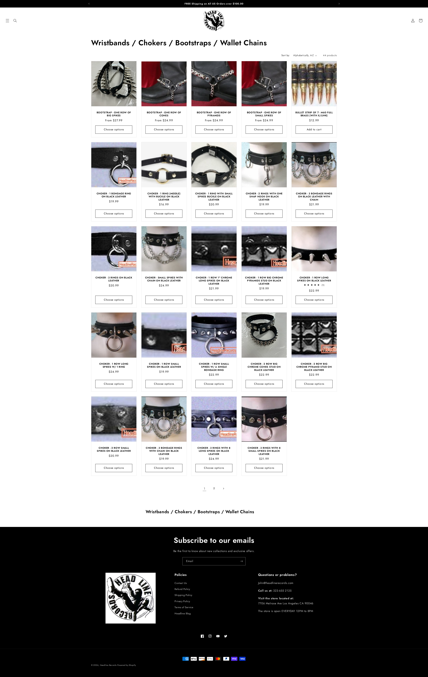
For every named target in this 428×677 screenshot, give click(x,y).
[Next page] (223, 488)
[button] (7, 20)
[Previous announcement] (89, 3)
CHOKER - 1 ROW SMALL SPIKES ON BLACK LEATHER (164, 365)
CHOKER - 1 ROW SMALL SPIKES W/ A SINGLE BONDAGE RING (214, 367)
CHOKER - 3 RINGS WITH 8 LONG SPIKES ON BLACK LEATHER (213, 451)
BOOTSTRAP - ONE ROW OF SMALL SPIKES (264, 114)
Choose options (114, 129)
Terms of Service (184, 607)
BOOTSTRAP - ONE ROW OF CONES (164, 114)
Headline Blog (183, 613)
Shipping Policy (183, 595)
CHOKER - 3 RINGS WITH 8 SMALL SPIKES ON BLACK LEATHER (264, 451)
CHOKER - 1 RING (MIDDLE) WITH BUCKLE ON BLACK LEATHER (163, 196)
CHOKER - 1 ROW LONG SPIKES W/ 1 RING (114, 365)
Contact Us (181, 583)
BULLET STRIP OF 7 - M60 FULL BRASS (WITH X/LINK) (314, 114)
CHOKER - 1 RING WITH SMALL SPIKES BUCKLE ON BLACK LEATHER (214, 196)
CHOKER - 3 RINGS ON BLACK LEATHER (113, 279)
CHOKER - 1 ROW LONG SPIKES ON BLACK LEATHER (314, 279)
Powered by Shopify (126, 665)
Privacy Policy (182, 601)
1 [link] (204, 488)
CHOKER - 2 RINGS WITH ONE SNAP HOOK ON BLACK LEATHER (264, 196)
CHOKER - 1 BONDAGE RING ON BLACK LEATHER (114, 195)
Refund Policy (182, 589)
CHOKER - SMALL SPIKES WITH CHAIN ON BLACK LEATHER (164, 279)
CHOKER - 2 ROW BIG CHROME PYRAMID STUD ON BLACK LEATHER (314, 367)
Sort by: (285, 55)
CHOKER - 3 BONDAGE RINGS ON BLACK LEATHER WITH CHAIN (314, 196)
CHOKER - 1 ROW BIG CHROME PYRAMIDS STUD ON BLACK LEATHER (264, 280)
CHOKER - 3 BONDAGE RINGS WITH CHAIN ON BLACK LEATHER (164, 451)
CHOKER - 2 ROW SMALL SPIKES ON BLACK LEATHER (114, 449)
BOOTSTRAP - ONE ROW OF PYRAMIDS (214, 114)
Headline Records (108, 665)
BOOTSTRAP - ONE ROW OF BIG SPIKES (114, 114)
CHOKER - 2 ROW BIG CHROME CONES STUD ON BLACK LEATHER (264, 367)
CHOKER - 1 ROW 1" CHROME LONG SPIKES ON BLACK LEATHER (214, 280)
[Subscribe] (241, 561)
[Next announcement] (339, 3)
